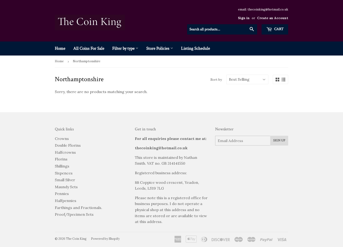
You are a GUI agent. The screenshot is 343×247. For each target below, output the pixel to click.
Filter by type (124, 48)
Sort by (216, 79)
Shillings (62, 166)
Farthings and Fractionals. (78, 207)
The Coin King (76, 239)
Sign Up (279, 140)
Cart (278, 29)
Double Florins (68, 145)
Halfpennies (65, 200)
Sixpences (64, 173)
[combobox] (222, 29)
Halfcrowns (65, 152)
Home (60, 48)
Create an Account (272, 18)
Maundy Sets (66, 186)
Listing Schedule (195, 48)
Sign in (244, 18)
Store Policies (158, 48)
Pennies (62, 193)
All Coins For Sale (88, 48)
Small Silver (65, 179)
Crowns (62, 138)
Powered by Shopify (105, 239)
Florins (61, 159)
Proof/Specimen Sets (74, 214)
